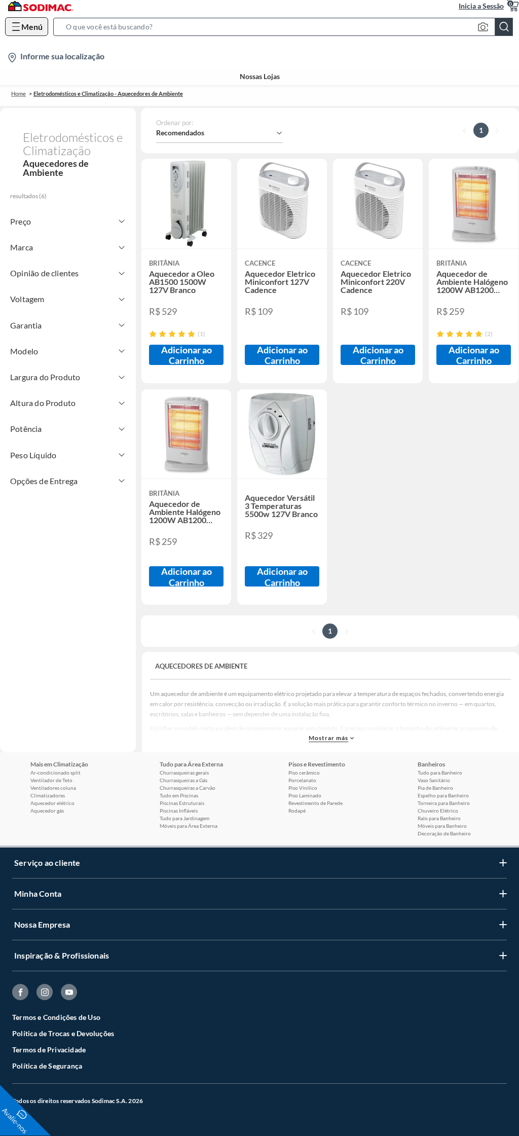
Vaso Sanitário (434, 780)
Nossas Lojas (260, 76)
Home (18, 93)
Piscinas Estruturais (182, 803)
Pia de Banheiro (435, 788)
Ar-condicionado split (55, 772)
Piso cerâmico (304, 772)
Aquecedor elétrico (52, 803)
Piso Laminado (304, 795)
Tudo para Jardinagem (184, 818)
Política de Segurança (47, 1065)
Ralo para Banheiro (439, 818)
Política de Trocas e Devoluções (63, 1033)
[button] (286, 27)
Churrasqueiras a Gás (183, 780)
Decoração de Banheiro (444, 833)
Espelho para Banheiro (443, 795)
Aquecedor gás (47, 811)
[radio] (153, 334)
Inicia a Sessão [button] (481, 6)
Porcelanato (302, 780)
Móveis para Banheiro (442, 826)
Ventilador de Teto (51, 780)
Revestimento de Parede (315, 803)
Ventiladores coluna (53, 788)
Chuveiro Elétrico (438, 811)
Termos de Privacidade (49, 1049)
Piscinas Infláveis (179, 811)
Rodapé (297, 811)
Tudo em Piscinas (179, 795)
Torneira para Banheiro (444, 803)
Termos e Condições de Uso (56, 1017)
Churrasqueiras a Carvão (187, 788)
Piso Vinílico (302, 788)
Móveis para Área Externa (188, 826)
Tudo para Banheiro (440, 772)
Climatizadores (47, 795)
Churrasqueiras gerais (184, 772)
